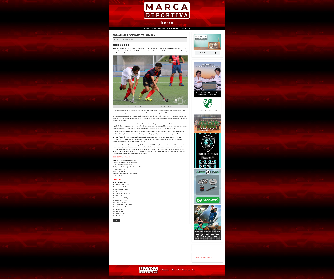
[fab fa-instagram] (169, 23)
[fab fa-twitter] (165, 23)
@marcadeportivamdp (204, 257)
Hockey (116, 220)
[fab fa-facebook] (162, 23)
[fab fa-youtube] (172, 23)
